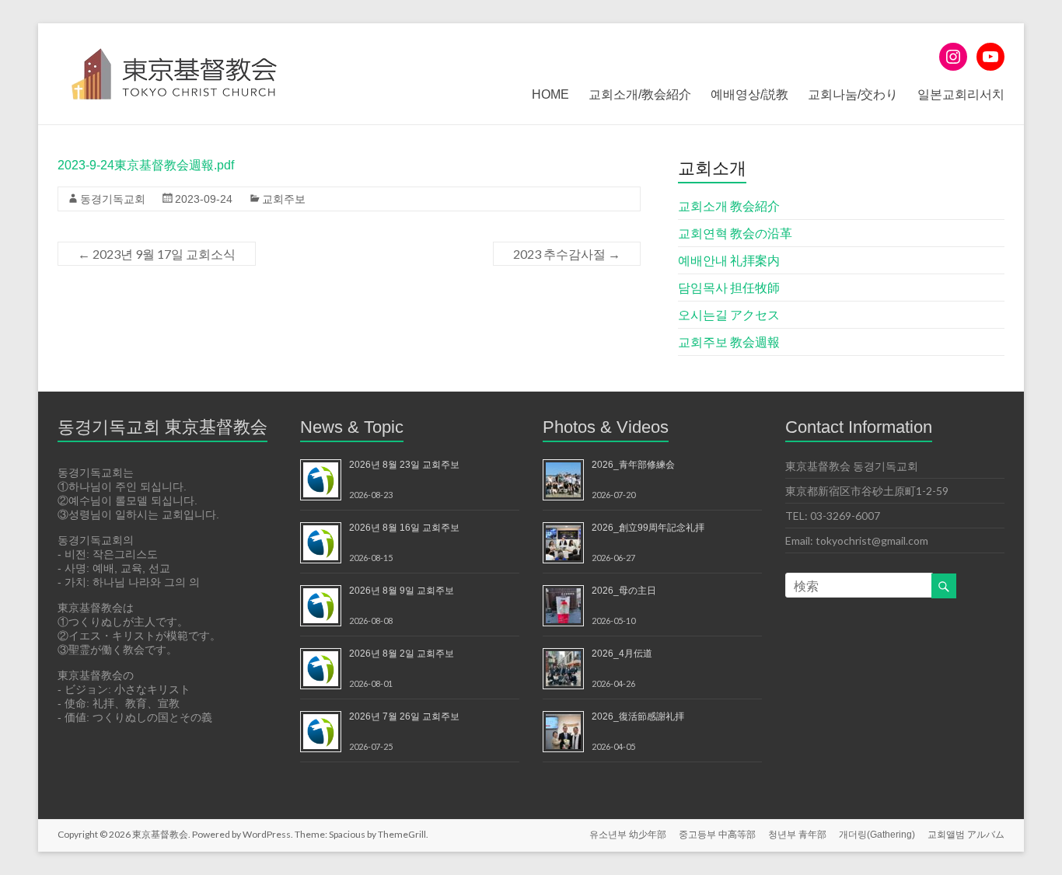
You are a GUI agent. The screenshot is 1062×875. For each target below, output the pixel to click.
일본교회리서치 (960, 94)
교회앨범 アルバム (966, 834)
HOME (550, 94)
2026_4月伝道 (622, 653)
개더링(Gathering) (877, 834)
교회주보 (284, 199)
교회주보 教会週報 (729, 341)
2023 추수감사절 (566, 253)
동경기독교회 (112, 199)
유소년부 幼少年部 (627, 834)
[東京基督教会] (174, 42)
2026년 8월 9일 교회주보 (401, 590)
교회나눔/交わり (853, 94)
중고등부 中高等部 (717, 834)
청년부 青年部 (797, 834)
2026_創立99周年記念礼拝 (648, 527)
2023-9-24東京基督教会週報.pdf (146, 165)
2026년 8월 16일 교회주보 (404, 527)
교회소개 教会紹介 (729, 205)
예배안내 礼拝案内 (729, 260)
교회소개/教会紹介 (640, 94)
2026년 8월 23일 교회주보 (404, 464)
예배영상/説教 (749, 94)
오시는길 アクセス (729, 314)
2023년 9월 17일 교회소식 (157, 253)
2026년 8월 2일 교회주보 (401, 653)
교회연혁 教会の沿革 (735, 232)
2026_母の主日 (624, 590)
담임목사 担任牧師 (729, 287)
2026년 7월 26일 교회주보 (404, 716)
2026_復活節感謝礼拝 (638, 716)
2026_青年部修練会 (633, 464)
